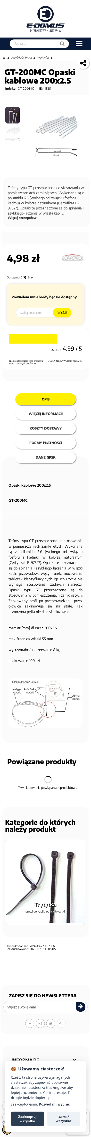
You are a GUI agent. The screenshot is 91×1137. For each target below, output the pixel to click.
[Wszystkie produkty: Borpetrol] (72, 257)
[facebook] (29, 1023)
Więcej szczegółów (22, 218)
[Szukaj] (62, 43)
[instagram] (40, 1023)
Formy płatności (45, 443)
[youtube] (50, 1023)
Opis (46, 399)
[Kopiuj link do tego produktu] (83, 63)
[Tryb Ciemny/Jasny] (61, 1023)
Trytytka (43, 58)
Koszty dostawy (46, 428)
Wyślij (62, 312)
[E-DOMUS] (45, 18)
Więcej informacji (46, 414)
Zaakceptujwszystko (27, 1119)
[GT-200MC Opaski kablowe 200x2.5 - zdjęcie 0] (13, 115)
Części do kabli (21, 58)
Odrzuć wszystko (63, 1119)
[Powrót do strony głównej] (4, 58)
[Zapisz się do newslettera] (80, 1007)
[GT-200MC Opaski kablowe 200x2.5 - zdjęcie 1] (13, 134)
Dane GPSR (46, 457)
